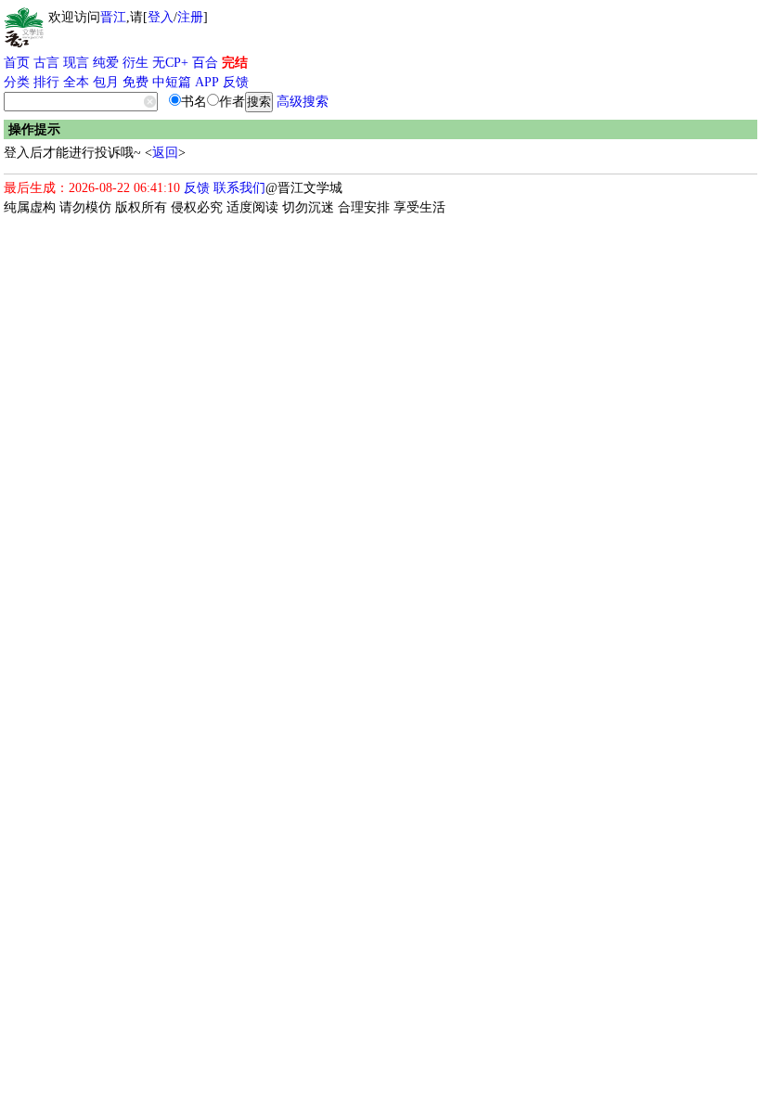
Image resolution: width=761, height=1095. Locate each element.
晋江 (113, 17)
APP (207, 82)
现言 (76, 63)
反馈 (236, 82)
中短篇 (171, 82)
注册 (190, 17)
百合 (205, 63)
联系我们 (239, 188)
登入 (161, 17)
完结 (235, 63)
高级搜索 (303, 102)
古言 (46, 63)
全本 (76, 82)
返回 (165, 153)
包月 (106, 82)
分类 (17, 82)
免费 (135, 82)
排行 (46, 82)
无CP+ (170, 63)
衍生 (135, 63)
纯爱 (106, 63)
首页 (17, 63)
